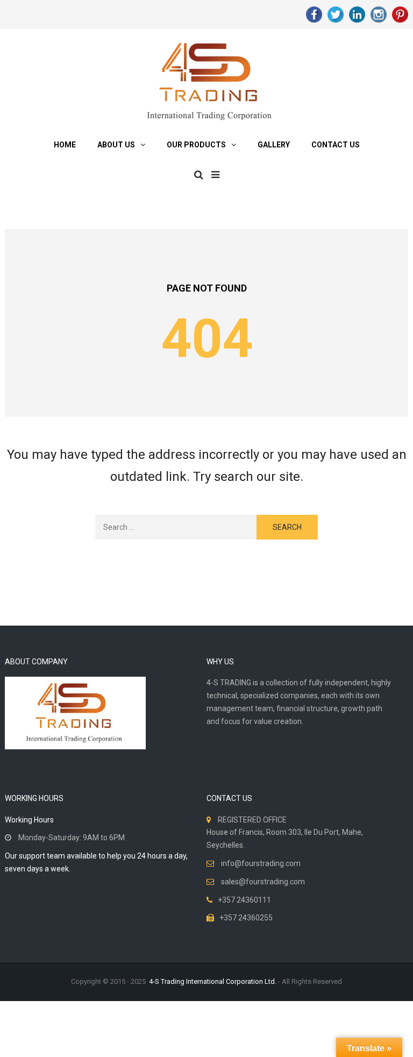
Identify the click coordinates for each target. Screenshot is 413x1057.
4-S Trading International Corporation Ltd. (212, 981)
